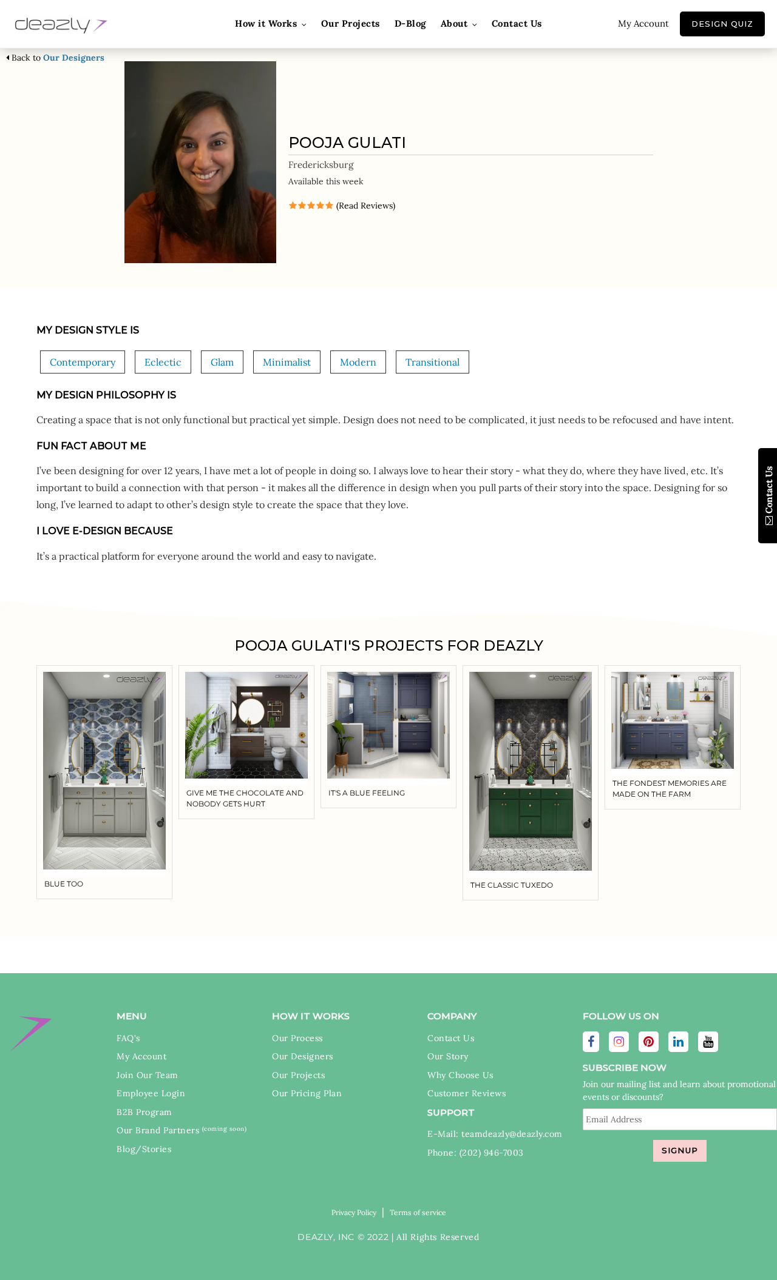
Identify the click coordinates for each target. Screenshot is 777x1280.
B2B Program (144, 1112)
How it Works (311, 1016)
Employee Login (151, 1093)
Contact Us (450, 1038)
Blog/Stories (144, 1149)
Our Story (448, 1056)
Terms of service (418, 1212)
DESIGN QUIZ (722, 23)
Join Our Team (147, 1075)
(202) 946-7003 (492, 1152)
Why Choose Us (460, 1075)
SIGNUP (679, 1150)
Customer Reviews (466, 1093)
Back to (56, 57)
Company (452, 1016)
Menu (132, 1016)
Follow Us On (621, 1016)
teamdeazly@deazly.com (512, 1133)
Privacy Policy (353, 1212)
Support (451, 1112)
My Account (643, 23)
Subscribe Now (625, 1067)
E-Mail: (444, 1133)
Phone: (443, 1152)
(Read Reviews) (364, 205)
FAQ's (128, 1038)
